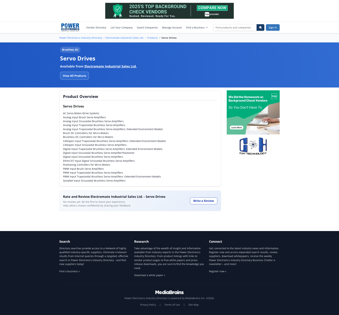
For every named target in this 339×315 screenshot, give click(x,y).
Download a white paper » (149, 275)
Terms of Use (172, 304)
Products (152, 37)
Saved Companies (147, 27)
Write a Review (203, 201)
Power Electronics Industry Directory (80, 37)
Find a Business (195, 27)
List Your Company (122, 27)
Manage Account (172, 27)
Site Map (193, 304)
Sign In (273, 27)
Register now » (217, 271)
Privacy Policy (148, 304)
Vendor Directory (96, 27)
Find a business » (69, 271)
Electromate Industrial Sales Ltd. (125, 37)
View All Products (74, 75)
